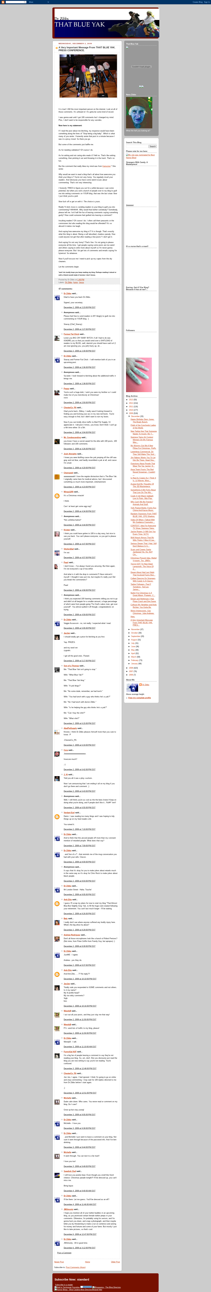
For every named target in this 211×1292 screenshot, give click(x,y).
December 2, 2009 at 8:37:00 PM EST (79, 965)
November (135, 629)
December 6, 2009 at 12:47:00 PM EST (80, 1234)
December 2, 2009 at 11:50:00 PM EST (80, 1020)
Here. (133, 617)
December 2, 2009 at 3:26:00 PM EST (79, 449)
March (134, 657)
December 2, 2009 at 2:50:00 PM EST (79, 403)
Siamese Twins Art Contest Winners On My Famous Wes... (142, 439)
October (134, 633)
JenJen (67, 633)
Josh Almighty (70, 454)
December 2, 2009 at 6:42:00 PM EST (79, 770)
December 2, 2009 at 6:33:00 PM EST (79, 745)
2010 (131, 410)
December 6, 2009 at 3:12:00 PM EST (79, 1248)
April (133, 653)
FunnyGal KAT (70, 1052)
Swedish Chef (70, 1171)
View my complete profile (139, 698)
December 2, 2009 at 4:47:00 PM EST (79, 544)
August (134, 640)
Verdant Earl (69, 813)
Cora (66, 750)
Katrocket (106, 166)
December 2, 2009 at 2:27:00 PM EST (79, 329)
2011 (131, 407)
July (133, 643)
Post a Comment (64, 1253)
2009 (131, 413)
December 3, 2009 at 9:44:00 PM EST (79, 1147)
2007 (131, 671)
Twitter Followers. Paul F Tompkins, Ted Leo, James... (141, 586)
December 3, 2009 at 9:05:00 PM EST (79, 1115)
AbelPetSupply (70, 728)
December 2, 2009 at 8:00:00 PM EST (79, 862)
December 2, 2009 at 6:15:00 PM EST (79, 723)
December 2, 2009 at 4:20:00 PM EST (79, 468)
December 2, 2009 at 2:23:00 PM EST (79, 307)
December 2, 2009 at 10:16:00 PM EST (80, 1006)
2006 (131, 675)
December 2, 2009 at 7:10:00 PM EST (79, 829)
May (133, 650)
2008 (131, 668)
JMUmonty (68, 1209)
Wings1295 (68, 492)
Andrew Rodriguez (72, 935)
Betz (66, 919)
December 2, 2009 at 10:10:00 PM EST (80, 979)
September (136, 636)
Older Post (115, 1262)
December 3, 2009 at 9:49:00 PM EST (79, 1166)
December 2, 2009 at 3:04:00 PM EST (79, 432)
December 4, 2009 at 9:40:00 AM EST (79, 1191)
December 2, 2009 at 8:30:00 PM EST (79, 946)
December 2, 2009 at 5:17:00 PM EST (79, 661)
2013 (131, 400)
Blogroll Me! (97, 1290)
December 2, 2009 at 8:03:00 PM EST (79, 881)
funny (75, 282)
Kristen (67, 530)
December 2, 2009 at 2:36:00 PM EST (79, 367)
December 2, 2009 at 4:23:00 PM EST (79, 487)
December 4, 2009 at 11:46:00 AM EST (80, 1204)
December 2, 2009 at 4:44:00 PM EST (79, 525)
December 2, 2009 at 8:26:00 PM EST (79, 914)
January (134, 664)
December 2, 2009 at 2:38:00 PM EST (79, 384)
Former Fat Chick (71, 334)
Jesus (81, 282)
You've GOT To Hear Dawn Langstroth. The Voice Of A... (142, 566)
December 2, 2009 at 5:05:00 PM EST (79, 628)
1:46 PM (80, 280)
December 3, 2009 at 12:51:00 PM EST (80, 1093)
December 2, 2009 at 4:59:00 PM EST (79, 615)
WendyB (67, 1011)
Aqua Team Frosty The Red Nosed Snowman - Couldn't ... (143, 472)
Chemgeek (68, 473)
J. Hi (66, 775)
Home (87, 1262)
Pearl (66, 563)
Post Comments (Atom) (76, 1267)
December (135, 416)
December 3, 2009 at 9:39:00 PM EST (79, 1128)
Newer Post (59, 1262)
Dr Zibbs (68, 282)
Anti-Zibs (68, 900)
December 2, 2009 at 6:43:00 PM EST (79, 791)
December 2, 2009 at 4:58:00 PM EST (79, 590)
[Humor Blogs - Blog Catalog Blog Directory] (73, 1290)
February (135, 660)
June (133, 647)
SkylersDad (69, 549)
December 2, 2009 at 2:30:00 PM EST (79, 351)
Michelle (67, 1098)
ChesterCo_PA (70, 408)
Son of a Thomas (71, 666)
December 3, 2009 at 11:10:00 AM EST (80, 1047)
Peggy (66, 389)
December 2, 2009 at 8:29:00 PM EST (79, 930)
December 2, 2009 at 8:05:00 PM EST (79, 895)
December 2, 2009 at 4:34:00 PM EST (79, 511)
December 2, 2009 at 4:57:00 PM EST (79, 558)
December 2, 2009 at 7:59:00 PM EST (79, 846)
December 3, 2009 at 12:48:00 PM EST (80, 1069)
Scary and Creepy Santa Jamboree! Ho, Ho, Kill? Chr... (142, 552)
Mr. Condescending (72, 438)
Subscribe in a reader (64, 1285)
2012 (131, 403)
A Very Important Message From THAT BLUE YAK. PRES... (142, 622)
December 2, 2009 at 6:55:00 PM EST (79, 808)
